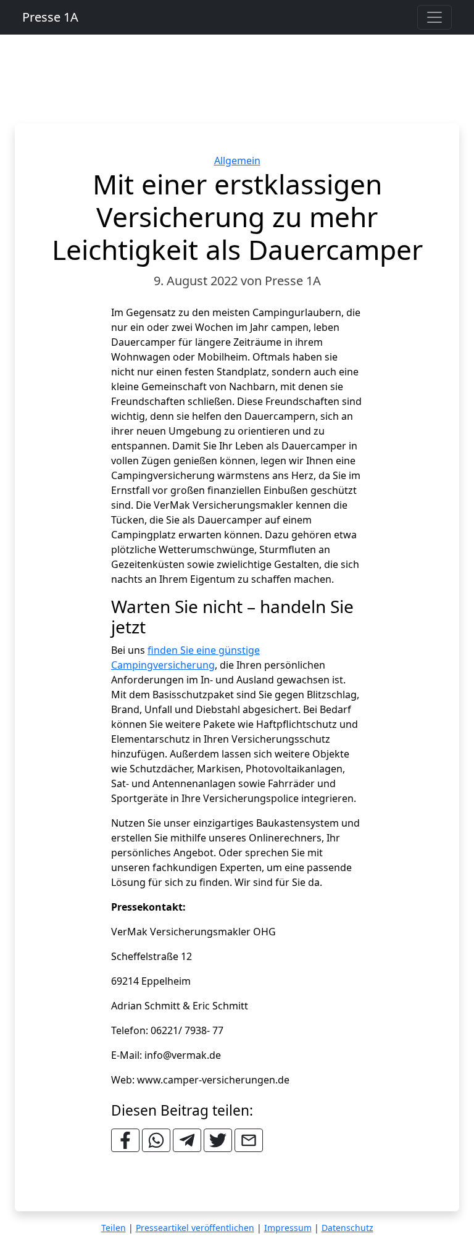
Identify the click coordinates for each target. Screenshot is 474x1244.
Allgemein (237, 160)
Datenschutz (347, 1228)
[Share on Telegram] (187, 1140)
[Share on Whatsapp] (156, 1140)
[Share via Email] (249, 1140)
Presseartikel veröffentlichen (195, 1228)
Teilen (113, 1228)
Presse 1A (50, 17)
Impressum (288, 1228)
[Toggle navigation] (434, 17)
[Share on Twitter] (218, 1140)
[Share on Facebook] (125, 1140)
